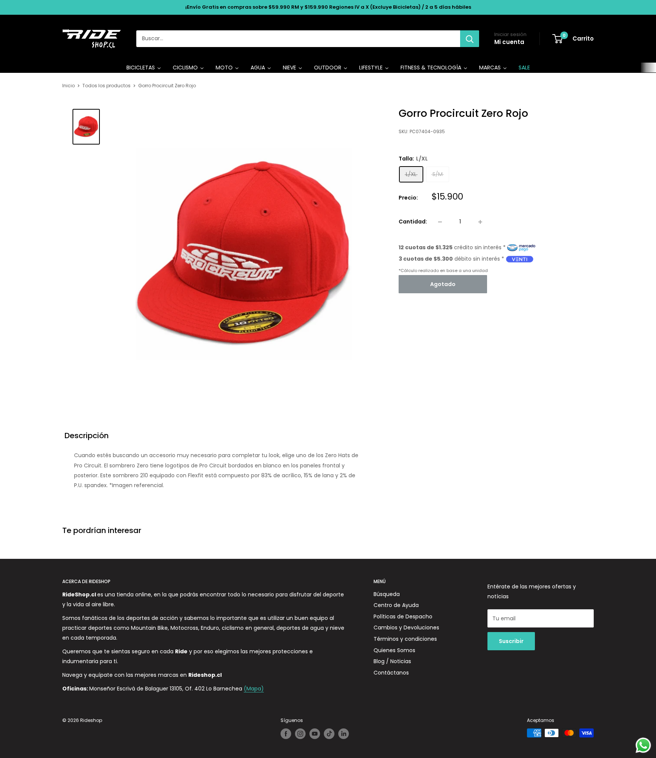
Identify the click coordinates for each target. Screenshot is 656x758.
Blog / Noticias (392, 661)
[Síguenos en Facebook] (286, 733)
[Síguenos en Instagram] (300, 733)
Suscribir (511, 641)
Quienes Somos (394, 650)
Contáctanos (391, 672)
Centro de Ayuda (396, 605)
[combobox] (298, 38)
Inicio (68, 85)
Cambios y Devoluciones (406, 627)
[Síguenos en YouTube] (314, 733)
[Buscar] (469, 38)
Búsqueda (387, 594)
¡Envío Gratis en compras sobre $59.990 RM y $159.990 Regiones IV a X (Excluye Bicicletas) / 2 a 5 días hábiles (328, 7)
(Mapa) (254, 688)
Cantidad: (413, 222)
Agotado (443, 284)
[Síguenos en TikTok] (329, 733)
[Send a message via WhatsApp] (643, 745)
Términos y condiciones (405, 639)
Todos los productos (106, 85)
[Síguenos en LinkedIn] (343, 733)
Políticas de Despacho (403, 616)
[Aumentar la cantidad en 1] (480, 222)
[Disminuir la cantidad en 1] (440, 222)
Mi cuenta (509, 42)
